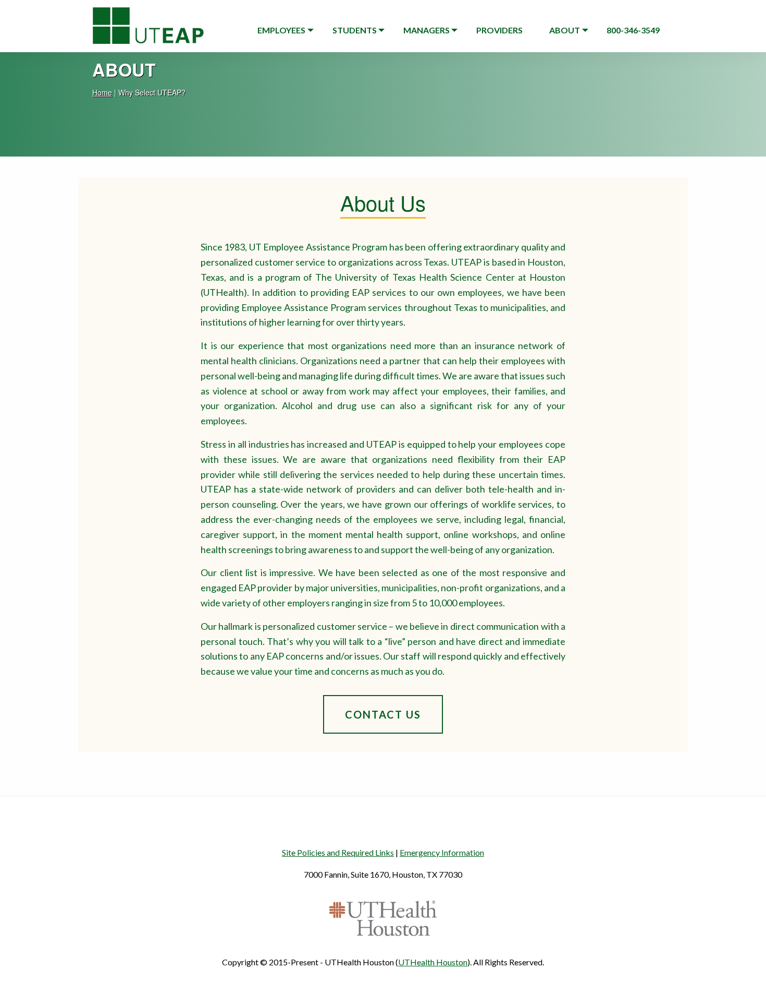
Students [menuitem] (354, 30)
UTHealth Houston (432, 962)
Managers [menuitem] (426, 30)
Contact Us (383, 714)
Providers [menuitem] (499, 30)
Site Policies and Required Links (338, 852)
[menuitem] (633, 30)
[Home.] (148, 22)
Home (102, 92)
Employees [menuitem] (281, 30)
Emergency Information (442, 852)
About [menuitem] (564, 30)
